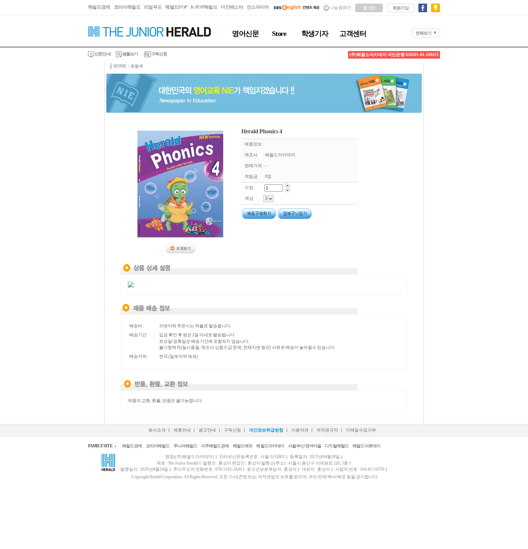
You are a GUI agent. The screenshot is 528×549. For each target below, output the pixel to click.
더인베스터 (232, 7)
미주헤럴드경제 (215, 445)
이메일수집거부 (361, 430)
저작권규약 (327, 430)
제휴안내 (182, 430)
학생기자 (314, 33)
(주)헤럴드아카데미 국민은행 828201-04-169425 (394, 54)
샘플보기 (130, 53)
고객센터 (352, 33)
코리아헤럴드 (127, 7)
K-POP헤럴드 (204, 7)
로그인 (369, 7)
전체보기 (423, 33)
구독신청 (159, 53)
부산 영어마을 (309, 445)
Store (279, 33)
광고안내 (207, 430)
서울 (292, 445)
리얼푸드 (153, 7)
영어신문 (245, 33)
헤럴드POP (176, 7)
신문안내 (102, 53)
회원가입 (401, 7)
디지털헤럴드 (337, 445)
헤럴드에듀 (243, 445)
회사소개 (157, 430)
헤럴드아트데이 (366, 445)
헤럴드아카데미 (270, 445)
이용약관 (300, 430)
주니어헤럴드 (185, 445)
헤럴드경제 (99, 7)
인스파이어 (258, 7)
